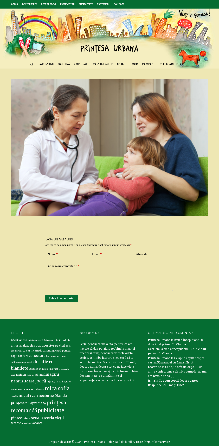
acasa (23, 340)
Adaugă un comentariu (64, 266)
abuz (14, 340)
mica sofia (57, 388)
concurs (23, 355)
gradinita (38, 374)
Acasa (14, 4)
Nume (53, 254)
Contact (119, 4)
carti (29, 350)
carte (21, 350)
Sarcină (64, 64)
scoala (37, 417)
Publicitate (86, 4)
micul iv (14, 396)
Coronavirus (52, 356)
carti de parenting (44, 350)
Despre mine (29, 4)
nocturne (46, 396)
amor (14, 345)
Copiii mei (81, 64)
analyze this (27, 345)
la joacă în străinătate (59, 381)
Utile (121, 64)
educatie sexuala (38, 368)
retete (26, 418)
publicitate (51, 410)
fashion (21, 374)
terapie (16, 423)
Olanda (60, 396)
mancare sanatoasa (31, 389)
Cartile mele (103, 64)
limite (14, 389)
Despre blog (48, 4)
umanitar (26, 423)
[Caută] (31, 64)
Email (97, 254)
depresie (26, 362)
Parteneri (103, 4)
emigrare (53, 369)
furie (29, 375)
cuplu (63, 356)
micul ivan (28, 395)
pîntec (16, 418)
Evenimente (67, 4)
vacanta (37, 423)
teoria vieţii (54, 418)
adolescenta (34, 340)
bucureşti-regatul (50, 345)
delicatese (16, 362)
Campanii (149, 64)
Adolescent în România (56, 340)
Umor (134, 64)
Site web (141, 254)
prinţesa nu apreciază (28, 403)
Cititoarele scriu (173, 64)
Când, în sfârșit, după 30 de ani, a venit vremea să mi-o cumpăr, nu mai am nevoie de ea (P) (177, 371)
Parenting (46, 64)
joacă (40, 381)
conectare (37, 356)
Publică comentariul (61, 298)
